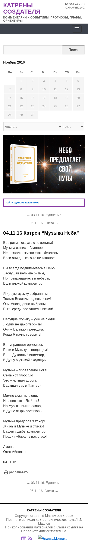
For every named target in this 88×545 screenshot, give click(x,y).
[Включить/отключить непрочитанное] (23, 538)
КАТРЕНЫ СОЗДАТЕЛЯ (44, 510)
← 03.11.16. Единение (44, 215)
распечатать (18, 472)
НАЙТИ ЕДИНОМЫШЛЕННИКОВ (22, 203)
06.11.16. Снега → (44, 223)
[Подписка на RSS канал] (32, 538)
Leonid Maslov (45, 515)
